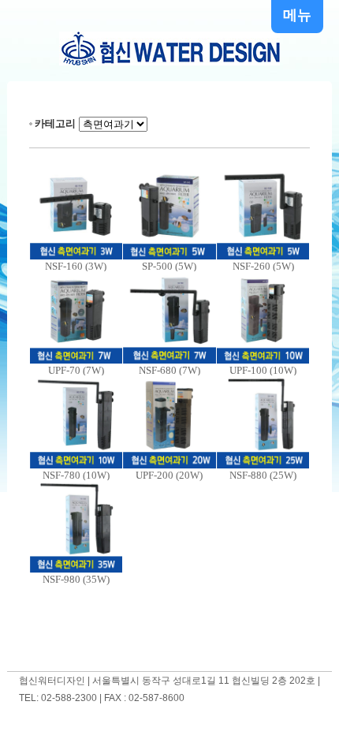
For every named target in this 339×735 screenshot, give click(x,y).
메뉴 (297, 15)
